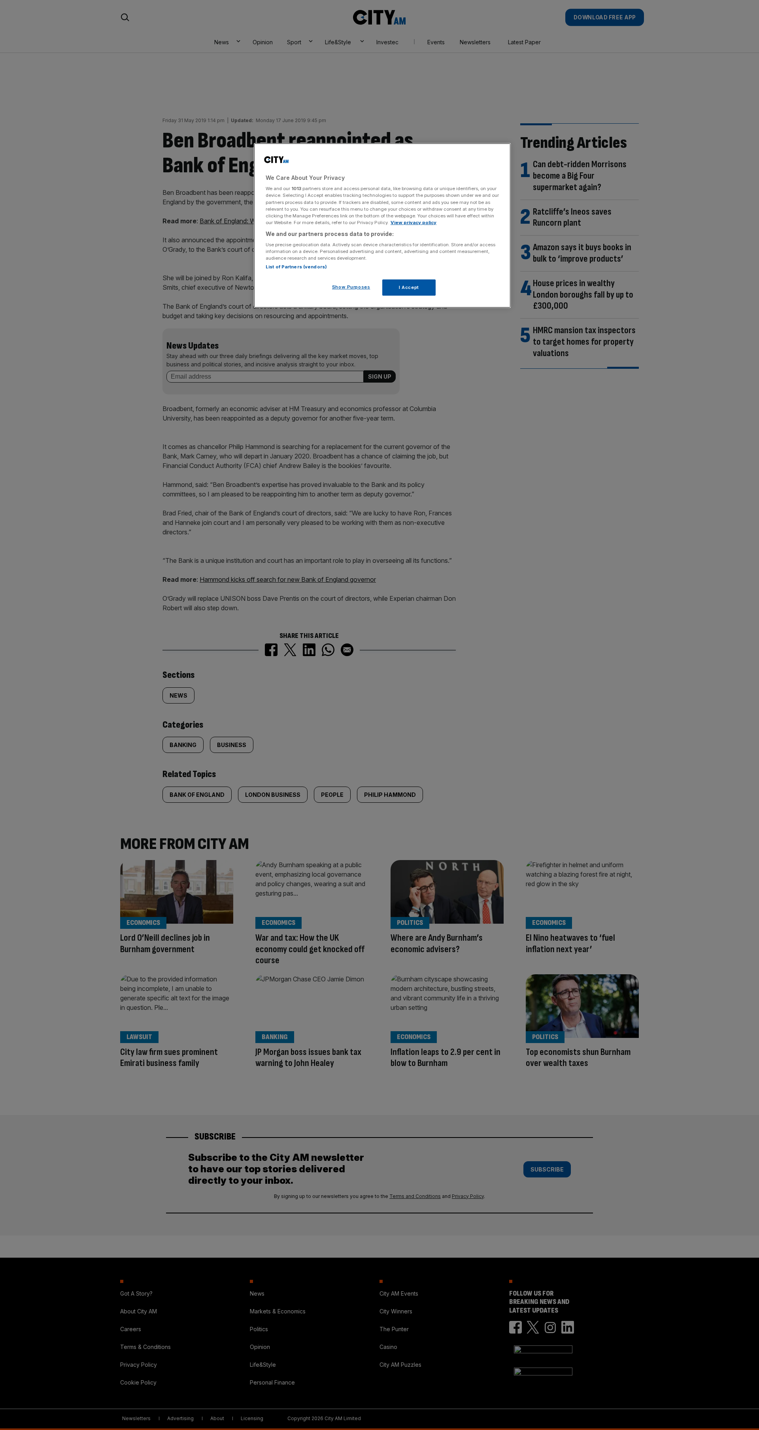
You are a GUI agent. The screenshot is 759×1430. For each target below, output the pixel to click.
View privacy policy (413, 222)
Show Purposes (351, 287)
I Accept (409, 287)
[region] (382, 225)
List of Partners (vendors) (296, 267)
